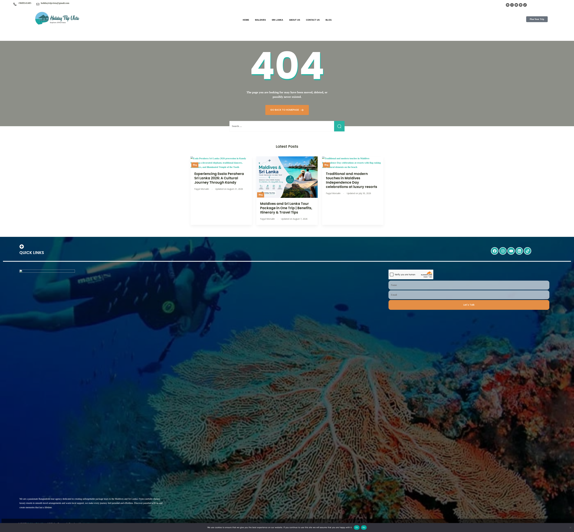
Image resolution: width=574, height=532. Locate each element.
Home (246, 20)
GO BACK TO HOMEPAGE (285, 110)
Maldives (260, 20)
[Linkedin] (520, 5)
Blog (329, 20)
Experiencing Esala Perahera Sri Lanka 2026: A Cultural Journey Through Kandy (219, 178)
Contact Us (313, 20)
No (363, 527)
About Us (294, 20)
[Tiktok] (525, 5)
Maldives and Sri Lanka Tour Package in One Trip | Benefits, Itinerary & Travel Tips (286, 208)
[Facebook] (507, 5)
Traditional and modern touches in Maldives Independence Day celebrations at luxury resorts (351, 180)
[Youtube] (516, 5)
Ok (356, 527)
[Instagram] (512, 5)
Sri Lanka (277, 20)
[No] (570, 527)
